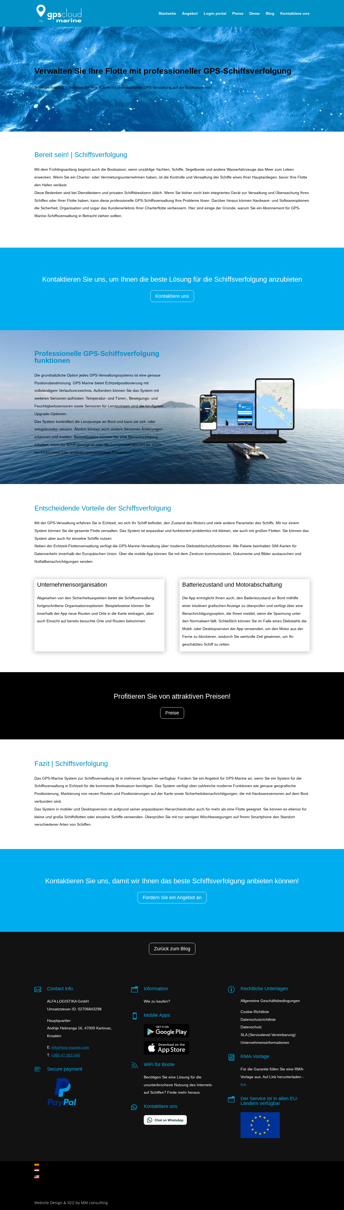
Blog (270, 13)
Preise (237, 13)
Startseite (167, 13)
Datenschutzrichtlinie (258, 1019)
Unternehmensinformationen (265, 1042)
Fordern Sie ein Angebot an (172, 897)
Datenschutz (251, 1027)
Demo (254, 13)
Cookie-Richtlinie (255, 1012)
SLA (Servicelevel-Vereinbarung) (268, 1035)
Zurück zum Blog (172, 948)
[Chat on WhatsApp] (165, 1121)
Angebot (190, 13)
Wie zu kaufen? (157, 1001)
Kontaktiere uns (295, 13)
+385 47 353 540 (65, 1055)
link (243, 1084)
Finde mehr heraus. (184, 1092)
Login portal (215, 13)
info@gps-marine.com (70, 1047)
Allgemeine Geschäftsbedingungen (270, 1001)
